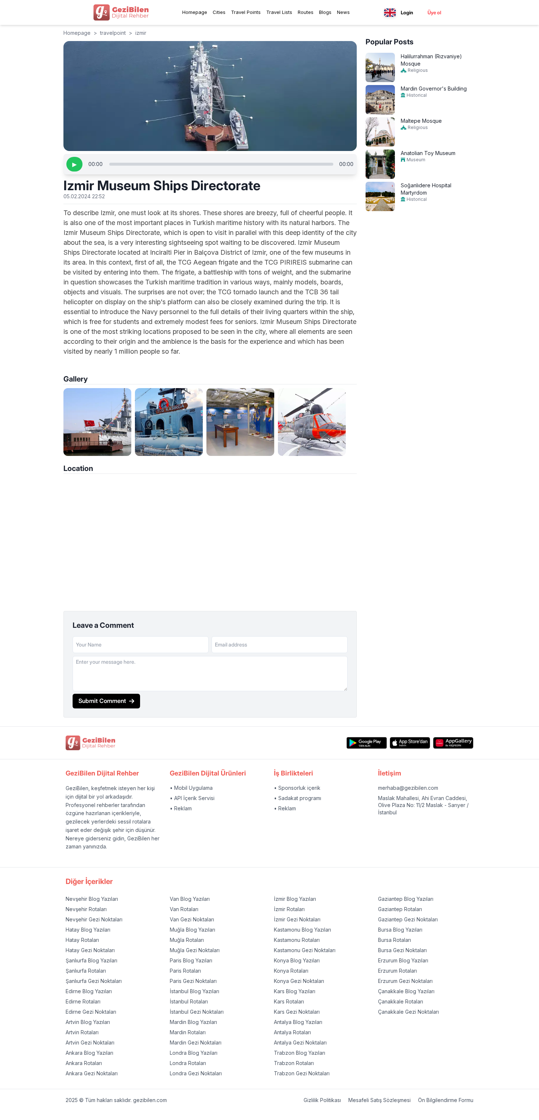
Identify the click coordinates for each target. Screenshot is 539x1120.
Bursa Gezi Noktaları (402, 950)
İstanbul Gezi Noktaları (197, 1012)
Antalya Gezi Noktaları (300, 1042)
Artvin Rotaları (82, 1032)
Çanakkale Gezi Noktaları (408, 1012)
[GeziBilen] (121, 12)
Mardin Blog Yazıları (193, 1022)
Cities (219, 12)
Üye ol (434, 12)
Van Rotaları (184, 909)
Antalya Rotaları (292, 1032)
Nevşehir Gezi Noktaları (94, 919)
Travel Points (246, 12)
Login (407, 12)
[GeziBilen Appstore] (410, 742)
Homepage (194, 12)
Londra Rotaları (188, 1063)
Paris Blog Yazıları (191, 960)
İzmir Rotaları (289, 909)
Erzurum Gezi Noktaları (405, 981)
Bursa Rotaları (394, 940)
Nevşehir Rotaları (86, 909)
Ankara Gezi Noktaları (92, 1073)
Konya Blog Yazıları (297, 960)
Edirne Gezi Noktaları (91, 1012)
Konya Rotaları (291, 971)
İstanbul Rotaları (189, 1001)
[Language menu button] (390, 12)
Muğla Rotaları (187, 940)
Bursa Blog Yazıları (400, 929)
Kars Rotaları (289, 1001)
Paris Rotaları (185, 971)
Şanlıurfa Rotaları (86, 971)
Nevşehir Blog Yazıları (92, 899)
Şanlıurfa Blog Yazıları (91, 960)
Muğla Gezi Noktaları (195, 950)
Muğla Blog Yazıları (192, 929)
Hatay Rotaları (82, 940)
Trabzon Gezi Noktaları (302, 1073)
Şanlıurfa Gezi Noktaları (94, 981)
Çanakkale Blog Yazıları (406, 991)
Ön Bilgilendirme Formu (445, 1100)
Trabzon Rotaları (294, 1063)
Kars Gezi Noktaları (297, 1012)
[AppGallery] (453, 742)
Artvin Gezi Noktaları (90, 1042)
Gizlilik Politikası (322, 1100)
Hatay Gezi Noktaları (90, 950)
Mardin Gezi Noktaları (195, 1042)
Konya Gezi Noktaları (299, 981)
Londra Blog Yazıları (193, 1053)
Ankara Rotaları (84, 1063)
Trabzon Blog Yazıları (299, 1053)
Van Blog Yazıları (190, 899)
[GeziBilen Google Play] (366, 742)
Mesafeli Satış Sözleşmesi (379, 1100)
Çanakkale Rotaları (400, 1001)
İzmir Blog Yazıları (295, 899)
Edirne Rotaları (83, 1001)
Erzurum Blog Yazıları (403, 960)
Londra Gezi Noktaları (196, 1073)
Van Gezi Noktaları (192, 919)
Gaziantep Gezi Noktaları (408, 919)
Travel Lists (279, 12)
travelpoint (113, 33)
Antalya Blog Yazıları (298, 1022)
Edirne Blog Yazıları (89, 991)
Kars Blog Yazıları (294, 991)
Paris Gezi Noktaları (193, 981)
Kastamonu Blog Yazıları (302, 929)
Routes (306, 12)
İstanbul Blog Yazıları (194, 991)
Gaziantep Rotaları (400, 909)
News (343, 12)
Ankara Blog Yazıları (89, 1053)
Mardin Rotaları (188, 1032)
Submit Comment (102, 700)
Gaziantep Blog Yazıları (405, 899)
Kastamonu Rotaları (297, 940)
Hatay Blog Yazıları (88, 929)
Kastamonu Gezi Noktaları (305, 950)
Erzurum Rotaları (397, 971)
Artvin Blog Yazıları (88, 1022)
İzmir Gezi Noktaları (297, 919)
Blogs (325, 12)
